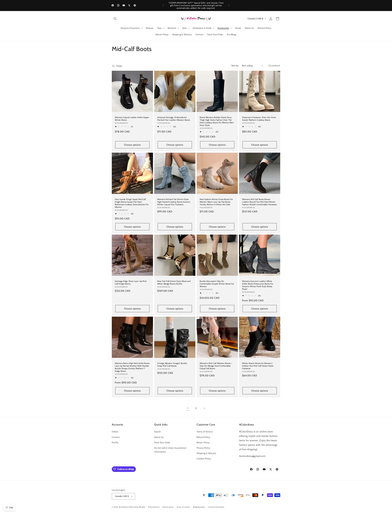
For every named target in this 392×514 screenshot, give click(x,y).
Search (157, 431)
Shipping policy (199, 507)
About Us (159, 437)
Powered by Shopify (137, 507)
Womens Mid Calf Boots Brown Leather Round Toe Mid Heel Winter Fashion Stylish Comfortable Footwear (259, 202)
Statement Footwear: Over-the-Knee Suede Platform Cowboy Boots (259, 118)
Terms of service (183, 507)
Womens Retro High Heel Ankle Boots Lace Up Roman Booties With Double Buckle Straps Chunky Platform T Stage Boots (132, 367)
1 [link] (187, 408)
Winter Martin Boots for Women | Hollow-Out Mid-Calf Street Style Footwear (257, 366)
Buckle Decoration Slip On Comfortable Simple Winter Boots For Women (217, 284)
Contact (116, 437)
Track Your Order (162, 442)
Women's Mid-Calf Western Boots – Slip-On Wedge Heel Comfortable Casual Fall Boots (216, 366)
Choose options (132, 144)
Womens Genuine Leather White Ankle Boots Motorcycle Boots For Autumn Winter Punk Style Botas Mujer (257, 285)
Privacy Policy (203, 447)
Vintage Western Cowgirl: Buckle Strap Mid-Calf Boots (172, 364)
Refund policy (154, 507)
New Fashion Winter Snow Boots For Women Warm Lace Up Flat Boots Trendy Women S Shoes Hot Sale (216, 202)
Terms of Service (205, 431)
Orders (115, 431)
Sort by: (235, 65)
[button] (115, 18)
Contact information (216, 507)
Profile (115, 442)
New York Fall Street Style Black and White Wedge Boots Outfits (174, 282)
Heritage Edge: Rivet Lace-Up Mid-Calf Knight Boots (131, 282)
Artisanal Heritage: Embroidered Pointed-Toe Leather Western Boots (173, 118)
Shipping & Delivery (206, 453)
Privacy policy (168, 507)
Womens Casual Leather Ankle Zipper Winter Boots (132, 118)
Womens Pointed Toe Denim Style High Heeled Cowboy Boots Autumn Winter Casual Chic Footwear (173, 202)
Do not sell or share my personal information (170, 449)
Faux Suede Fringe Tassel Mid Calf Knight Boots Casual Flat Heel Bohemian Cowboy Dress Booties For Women (132, 203)
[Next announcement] (228, 5)
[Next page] (204, 408)
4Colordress (124, 507)
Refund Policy (203, 437)
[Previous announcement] (163, 5)
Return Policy (203, 442)
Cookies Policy (204, 458)
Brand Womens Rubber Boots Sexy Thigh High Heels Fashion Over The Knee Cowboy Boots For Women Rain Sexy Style (217, 121)
